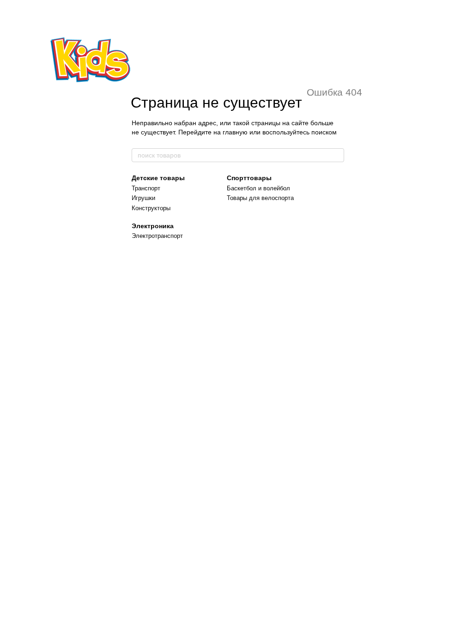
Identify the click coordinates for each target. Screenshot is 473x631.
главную (235, 132)
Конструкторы (151, 208)
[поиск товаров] (336, 155)
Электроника (153, 226)
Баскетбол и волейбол (258, 188)
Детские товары (158, 178)
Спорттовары (249, 178)
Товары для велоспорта (260, 197)
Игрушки (143, 197)
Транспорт (146, 188)
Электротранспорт (157, 235)
